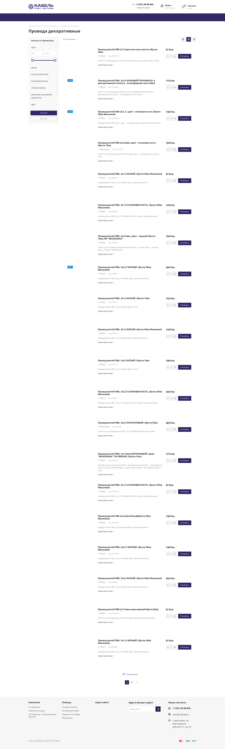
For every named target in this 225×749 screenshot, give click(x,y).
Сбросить (44, 118)
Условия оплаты (69, 707)
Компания (34, 702)
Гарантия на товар (71, 714)
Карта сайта (102, 702)
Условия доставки (70, 710)
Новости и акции (37, 710)
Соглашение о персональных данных (43, 715)
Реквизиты (67, 718)
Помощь (66, 702)
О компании (34, 707)
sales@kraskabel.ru (181, 714)
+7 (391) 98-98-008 (144, 4)
